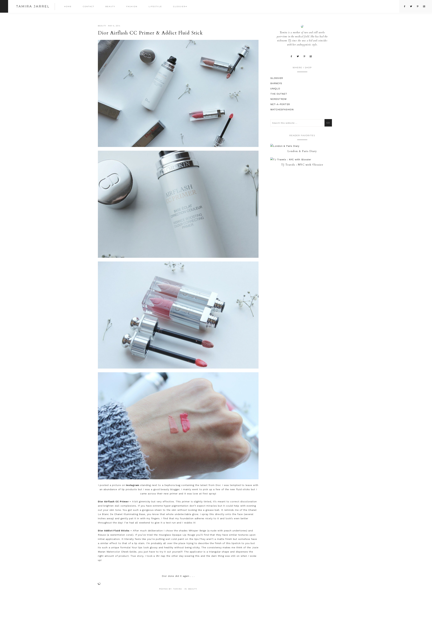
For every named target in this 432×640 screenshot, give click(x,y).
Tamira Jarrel (33, 6)
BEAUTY (102, 26)
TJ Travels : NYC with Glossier (302, 164)
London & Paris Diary (302, 151)
